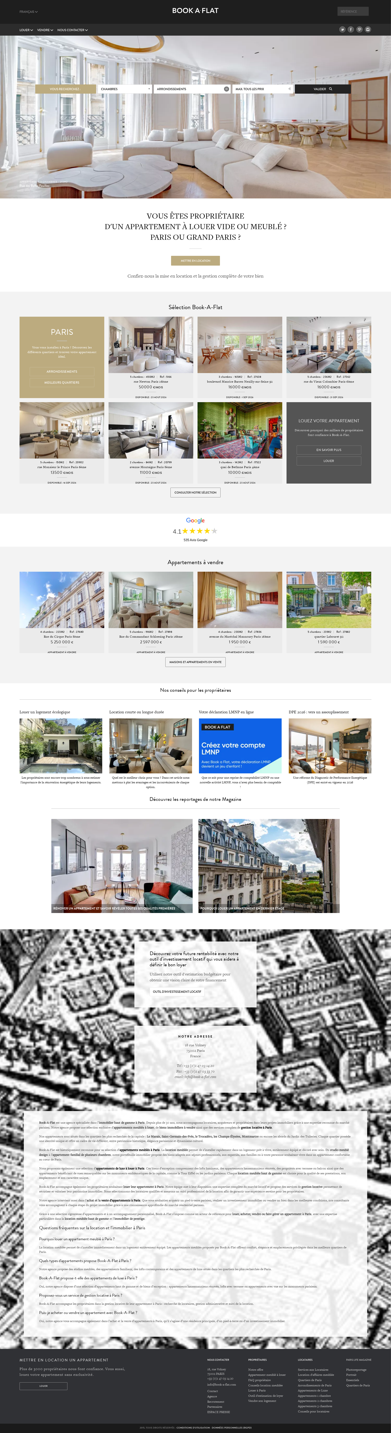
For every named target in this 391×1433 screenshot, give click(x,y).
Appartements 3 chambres (315, 1406)
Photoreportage (356, 1369)
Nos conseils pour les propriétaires (195, 690)
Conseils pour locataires (313, 1411)
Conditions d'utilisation (193, 1428)
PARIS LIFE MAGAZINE (358, 1360)
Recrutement (215, 1401)
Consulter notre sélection (195, 492)
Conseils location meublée (265, 1385)
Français (27, 12)
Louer (25, 30)
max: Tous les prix (250, 89)
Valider (320, 89)
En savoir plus (328, 450)
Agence (212, 1396)
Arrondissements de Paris (315, 1385)
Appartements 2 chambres (315, 1401)
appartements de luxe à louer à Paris (120, 1168)
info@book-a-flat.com (221, 1384)
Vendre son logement (262, 1401)
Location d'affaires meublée (316, 1375)
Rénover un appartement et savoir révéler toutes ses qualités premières (114, 908)
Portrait (351, 1375)
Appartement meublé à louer (267, 1375)
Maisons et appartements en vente (195, 662)
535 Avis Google (196, 540)
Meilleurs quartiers (61, 382)
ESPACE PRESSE (218, 1412)
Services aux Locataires (313, 1369)
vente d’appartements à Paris (120, 1200)
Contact (212, 1391)
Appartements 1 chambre (314, 1396)
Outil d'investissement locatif (177, 992)
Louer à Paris (257, 1390)
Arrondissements (171, 89)
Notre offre (255, 1369)
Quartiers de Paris (310, 1380)
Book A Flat (196, 13)
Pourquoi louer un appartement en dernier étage (242, 908)
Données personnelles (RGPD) (232, 1428)
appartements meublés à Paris (140, 1150)
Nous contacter (71, 30)
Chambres (109, 89)
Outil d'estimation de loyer (265, 1396)
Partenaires (214, 1407)
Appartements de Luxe (313, 1390)
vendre (43, 30)
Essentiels (352, 1380)
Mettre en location (195, 261)
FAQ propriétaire (259, 1380)
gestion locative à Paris (256, 1127)
